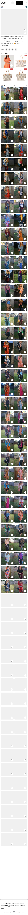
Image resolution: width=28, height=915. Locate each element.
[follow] (26, 7)
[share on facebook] (6, 49)
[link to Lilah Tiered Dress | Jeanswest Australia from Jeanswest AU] (7, 61)
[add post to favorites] (25, 33)
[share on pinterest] (9, 49)
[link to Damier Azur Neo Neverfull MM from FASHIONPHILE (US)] (20, 61)
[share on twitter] (12, 49)
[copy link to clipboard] (16, 49)
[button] (26, 3)
